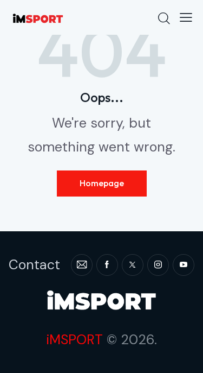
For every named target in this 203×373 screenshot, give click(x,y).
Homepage (102, 183)
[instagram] (158, 265)
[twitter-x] (132, 265)
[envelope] (82, 265)
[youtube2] (183, 265)
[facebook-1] (107, 265)
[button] (186, 17)
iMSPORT (74, 340)
